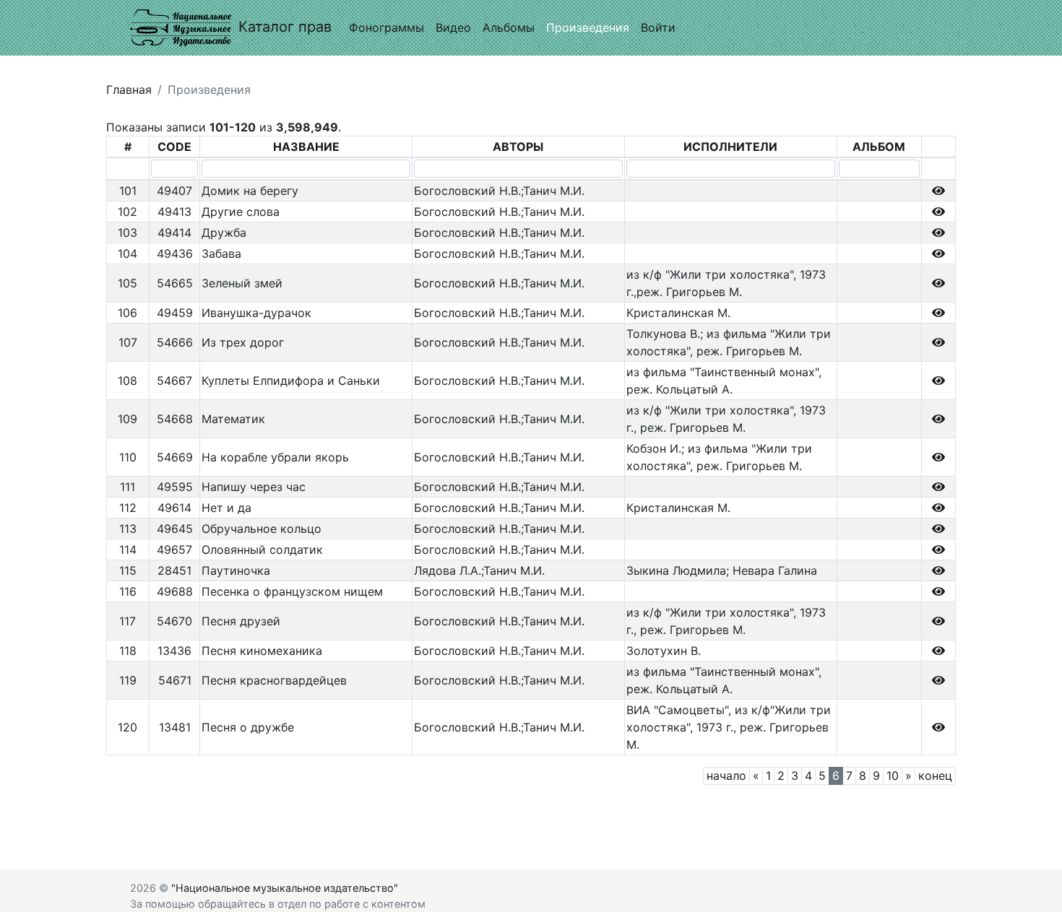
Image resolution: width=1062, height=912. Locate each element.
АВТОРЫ (518, 146)
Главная (129, 89)
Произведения (587, 27)
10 (892, 775)
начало (726, 775)
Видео (453, 27)
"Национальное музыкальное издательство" (284, 888)
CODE (174, 146)
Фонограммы (386, 27)
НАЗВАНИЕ (306, 146)
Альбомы (509, 27)
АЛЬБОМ (878, 146)
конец (935, 775)
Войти (658, 27)
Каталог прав (285, 26)
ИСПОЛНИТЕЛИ (730, 146)
